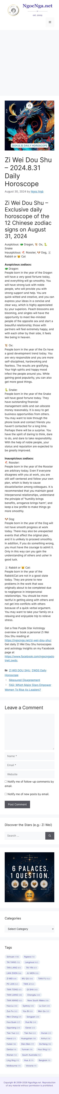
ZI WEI (12, 978)
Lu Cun (44, 1005)
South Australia (31, 1055)
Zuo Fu (12, 1011)
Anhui (45, 1038)
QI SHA (32, 989)
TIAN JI (28, 984)
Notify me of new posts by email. (28, 794)
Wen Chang (14, 1016)
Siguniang (13, 1027)
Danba (11, 1049)
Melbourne (14, 1065)
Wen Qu (43, 1011)
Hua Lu (12, 1005)
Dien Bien (27, 1044)
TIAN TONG (14, 989)
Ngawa (29, 956)
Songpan (33, 1016)
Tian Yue (13, 1033)
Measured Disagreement (24, 680)
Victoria (31, 1065)
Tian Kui (30, 1033)
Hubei (11, 1044)
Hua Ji (29, 1060)
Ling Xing (13, 1060)
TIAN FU (44, 978)
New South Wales (38, 1000)
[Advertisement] (29, 61)
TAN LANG (14, 967)
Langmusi (31, 962)
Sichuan (13, 956)
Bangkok (44, 1060)
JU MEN (33, 973)
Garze (30, 1027)
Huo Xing (44, 1049)
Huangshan (28, 1038)
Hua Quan (13, 1022)
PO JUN (12, 984)
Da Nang (45, 1044)
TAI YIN (31, 967)
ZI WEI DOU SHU (19, 670)
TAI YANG (13, 962)
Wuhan (12, 1055)
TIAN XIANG (14, 1000)
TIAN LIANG (14, 995)
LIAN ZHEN (14, 973)
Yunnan (27, 1049)
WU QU (27, 978)
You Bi (28, 1011)
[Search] (49, 836)
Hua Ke (30, 1022)
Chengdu (33, 995)
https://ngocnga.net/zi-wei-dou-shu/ (28, 640)
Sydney (28, 1005)
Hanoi (11, 1038)
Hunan (46, 1033)
